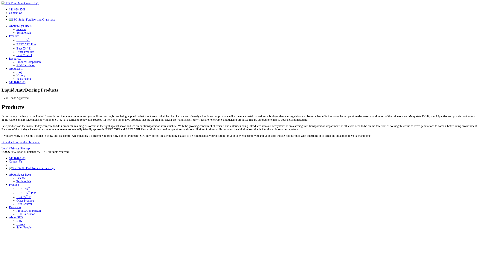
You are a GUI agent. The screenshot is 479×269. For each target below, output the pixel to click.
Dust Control (24, 55)
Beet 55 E (23, 48)
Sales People (23, 78)
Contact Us (15, 12)
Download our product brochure (20, 142)
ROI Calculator (25, 65)
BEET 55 (23, 40)
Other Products (25, 51)
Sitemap (25, 148)
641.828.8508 (17, 9)
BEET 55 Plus (26, 44)
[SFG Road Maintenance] (20, 3)
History (20, 75)
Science (21, 29)
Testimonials (23, 32)
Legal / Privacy (10, 148)
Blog (19, 72)
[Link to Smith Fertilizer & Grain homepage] (32, 19)
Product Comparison (28, 62)
